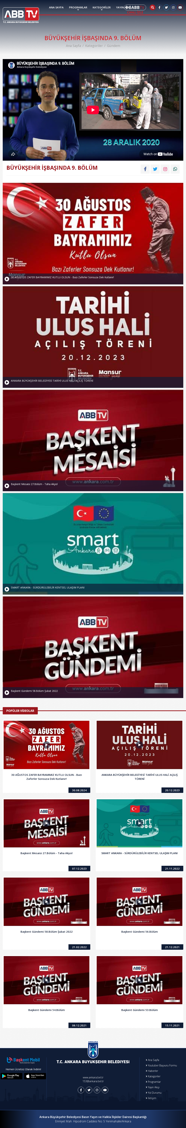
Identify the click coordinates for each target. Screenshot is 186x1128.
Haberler (152, 1071)
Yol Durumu (154, 1092)
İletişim (151, 1098)
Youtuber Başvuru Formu (162, 1065)
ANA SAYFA (56, 7)
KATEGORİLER (102, 7)
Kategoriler (94, 45)
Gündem (113, 45)
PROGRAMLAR (78, 7)
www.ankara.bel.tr (93, 1077)
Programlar (154, 1081)
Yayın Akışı (153, 1087)
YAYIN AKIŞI (123, 7)
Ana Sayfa (73, 45)
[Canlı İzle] (135, 9)
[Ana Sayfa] (21, 13)
